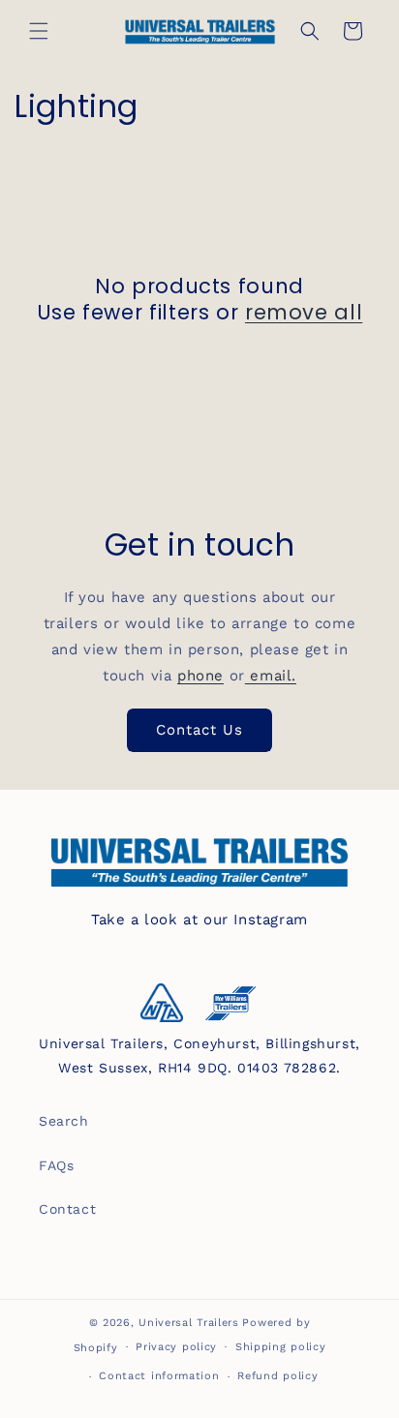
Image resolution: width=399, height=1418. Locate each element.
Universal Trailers (188, 1322)
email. (270, 675)
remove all (303, 312)
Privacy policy (176, 1347)
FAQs (56, 1165)
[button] (38, 31)
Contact (67, 1209)
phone (200, 675)
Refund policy (277, 1376)
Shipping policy (280, 1347)
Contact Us (199, 730)
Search (64, 1121)
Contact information (159, 1376)
